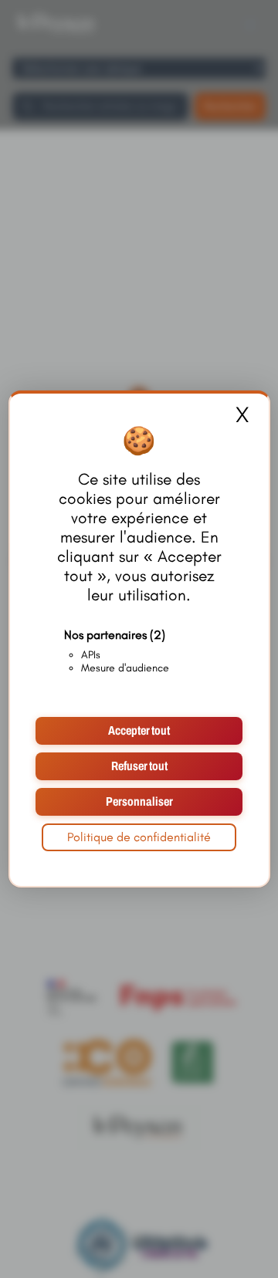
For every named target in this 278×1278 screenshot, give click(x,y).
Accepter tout (139, 730)
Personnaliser (139, 801)
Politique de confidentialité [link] (139, 837)
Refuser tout (139, 766)
